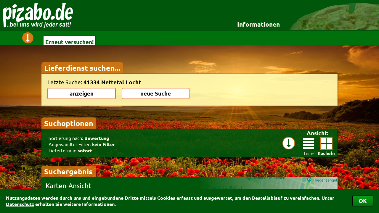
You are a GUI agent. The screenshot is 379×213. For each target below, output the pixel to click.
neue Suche (155, 93)
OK (363, 200)
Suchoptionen (68, 123)
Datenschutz (20, 204)
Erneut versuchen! (69, 42)
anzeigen (82, 93)
